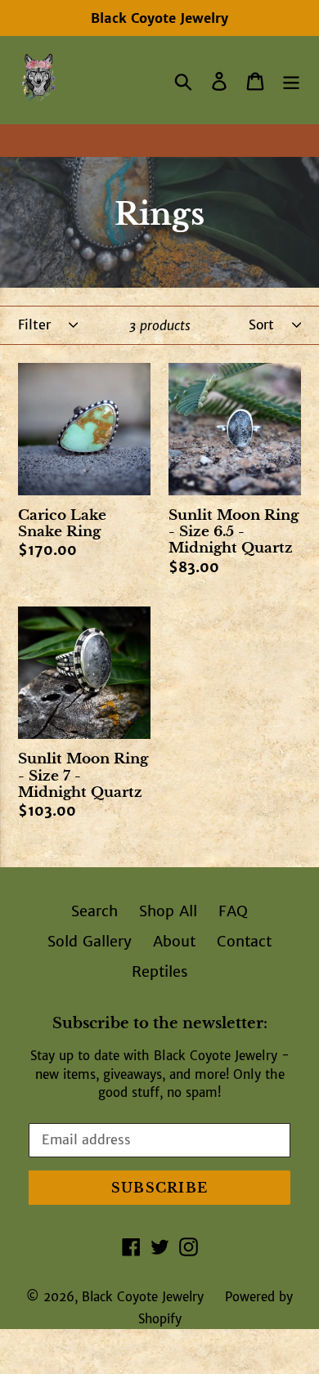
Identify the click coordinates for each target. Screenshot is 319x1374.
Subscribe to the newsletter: (159, 1023)
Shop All (168, 911)
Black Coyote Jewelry (143, 1297)
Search (94, 911)
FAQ (233, 911)
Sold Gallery (89, 941)
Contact (244, 941)
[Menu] (291, 79)
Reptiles (160, 971)
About (174, 941)
